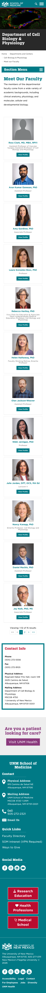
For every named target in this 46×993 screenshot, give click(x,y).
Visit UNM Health (23, 742)
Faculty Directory (13, 836)
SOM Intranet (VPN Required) (22, 841)
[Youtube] (23, 868)
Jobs (22, 982)
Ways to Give (11, 847)
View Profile (23, 155)
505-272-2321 (16, 813)
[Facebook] (4, 868)
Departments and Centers (21, 54)
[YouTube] (29, 971)
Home (4, 54)
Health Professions (23, 908)
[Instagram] (10, 868)
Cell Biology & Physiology (15, 58)
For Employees (10, 982)
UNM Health (8, 986)
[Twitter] (17, 971)
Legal (21, 978)
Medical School (24, 922)
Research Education (23, 893)
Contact (30, 978)
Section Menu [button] (15, 69)
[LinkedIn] (17, 868)
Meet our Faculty (11, 62)
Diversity (32, 982)
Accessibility (9, 978)
